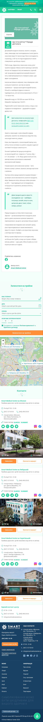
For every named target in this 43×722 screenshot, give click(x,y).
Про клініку (27, 667)
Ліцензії (25, 674)
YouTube (28, 655)
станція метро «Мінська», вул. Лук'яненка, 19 (31, 630)
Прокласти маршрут (29, 461)
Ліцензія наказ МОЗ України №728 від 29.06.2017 (18, 716)
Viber (7, 425)
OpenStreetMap (37, 385)
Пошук (35, 9)
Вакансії (26, 688)
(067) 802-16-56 (7, 638)
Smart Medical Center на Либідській (14, 470)
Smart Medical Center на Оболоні (13, 401)
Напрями (11, 9)
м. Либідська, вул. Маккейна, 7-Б (18, 373)
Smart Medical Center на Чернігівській (15, 538)
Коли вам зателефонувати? (4, 318)
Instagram (35, 425)
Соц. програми (28, 677)
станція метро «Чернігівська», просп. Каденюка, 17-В (30, 639)
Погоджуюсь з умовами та (20, 326)
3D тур (6, 455)
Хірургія (4, 677)
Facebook (40, 425)
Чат (2, 425)
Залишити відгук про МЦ (10, 644)
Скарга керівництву (8, 649)
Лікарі (19, 9)
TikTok (34, 655)
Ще (38, 9)
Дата (3, 304)
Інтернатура (27, 681)
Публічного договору (11, 327)
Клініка (4, 311)
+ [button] (3, 340)
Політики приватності (27, 325)
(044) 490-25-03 (21, 123)
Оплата (4, 691)
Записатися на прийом (21, 333)
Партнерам (27, 691)
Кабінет (4, 688)
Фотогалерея (37, 455)
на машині (24, 422)
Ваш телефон (6, 296)
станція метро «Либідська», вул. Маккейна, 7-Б (32, 634)
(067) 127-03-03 (31, 9)
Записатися (8, 461)
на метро (17, 422)
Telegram (12, 425)
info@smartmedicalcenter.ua (13, 617)
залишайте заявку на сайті (20, 126)
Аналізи (4, 674)
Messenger (16, 425)
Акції (3, 684)
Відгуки (25, 670)
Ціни (3, 681)
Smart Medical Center (18, 268)
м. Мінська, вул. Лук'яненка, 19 (12, 347)
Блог (24, 684)
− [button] (3, 343)
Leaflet (30, 385)
